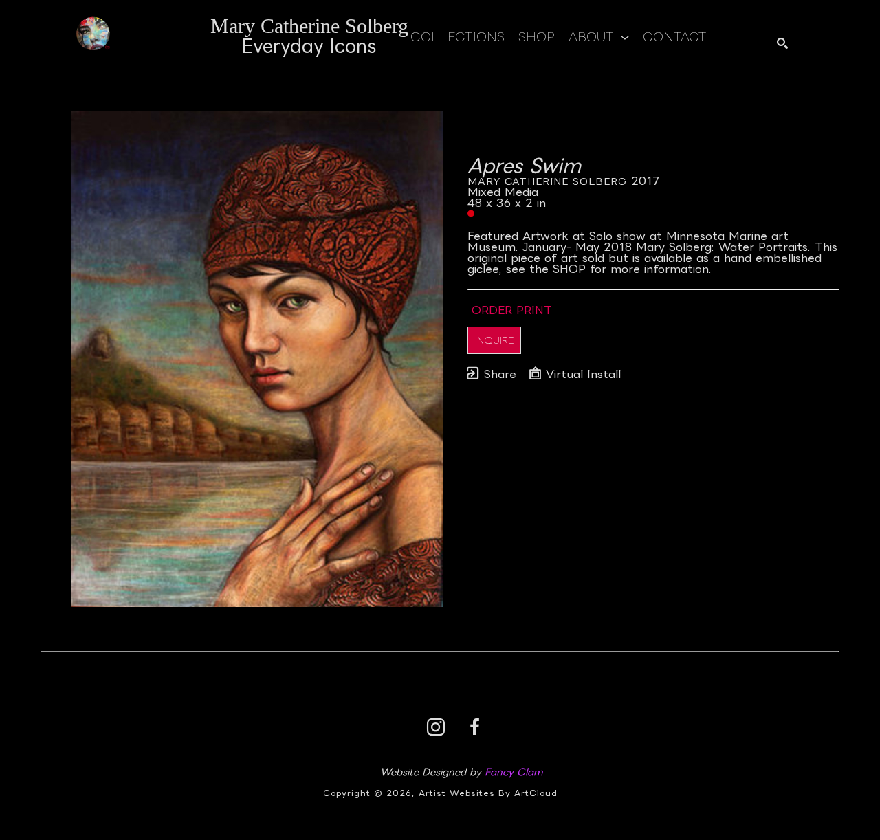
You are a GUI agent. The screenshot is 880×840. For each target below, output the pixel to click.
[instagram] (436, 727)
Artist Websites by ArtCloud (488, 792)
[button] (599, 36)
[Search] (782, 43)
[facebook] (474, 727)
